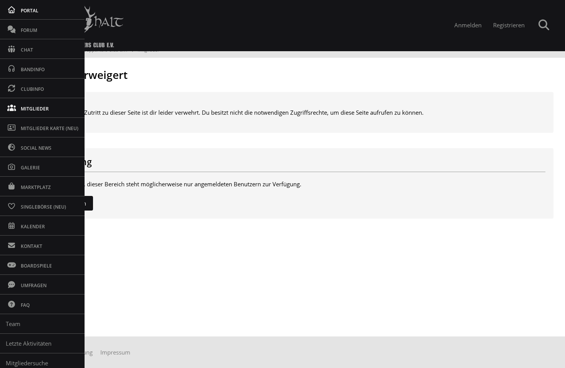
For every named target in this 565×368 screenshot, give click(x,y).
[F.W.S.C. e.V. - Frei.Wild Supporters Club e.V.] (228, 25)
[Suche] (543, 25)
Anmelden (468, 25)
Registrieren (509, 25)
